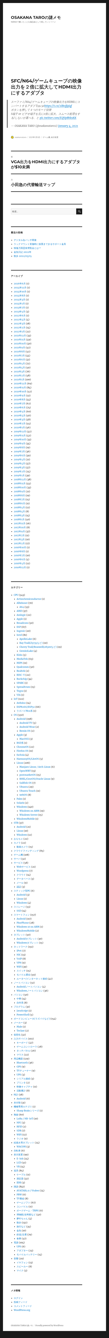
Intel (19, 634)
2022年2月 (19, 327)
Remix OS (24, 730)
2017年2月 (19, 543)
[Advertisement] (55, 57)
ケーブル (21, 1174)
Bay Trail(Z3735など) (31, 642)
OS (15, 714)
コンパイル (22, 1206)
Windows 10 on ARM (28, 926)
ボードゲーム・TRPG (28, 1210)
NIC (19, 954)
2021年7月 (19, 355)
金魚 (19, 1230)
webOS (23, 794)
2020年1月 (19, 427)
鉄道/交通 (22, 1234)
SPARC (20, 682)
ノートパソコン (22, 982)
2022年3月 (19, 323)
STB (16, 822)
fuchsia (21, 754)
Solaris (20, 802)
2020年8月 (19, 399)
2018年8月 (19, 495)
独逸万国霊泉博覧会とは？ (27, 248)
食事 (19, 1238)
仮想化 (17, 1034)
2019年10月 (20, 439)
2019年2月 (19, 471)
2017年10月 (20, 527)
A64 (21, 606)
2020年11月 (20, 387)
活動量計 (21, 1090)
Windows (22, 806)
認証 (19, 886)
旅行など (21, 1226)
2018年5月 (19, 507)
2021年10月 (20, 343)
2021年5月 (19, 363)
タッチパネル (23, 1050)
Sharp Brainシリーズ (28, 1110)
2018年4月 (19, 511)
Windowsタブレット (27, 942)
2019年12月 (20, 431)
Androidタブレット (27, 938)
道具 (16, 1170)
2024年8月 (19, 295)
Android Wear (27, 726)
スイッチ (21, 970)
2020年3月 (19, 419)
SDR (19, 1130)
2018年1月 (19, 519)
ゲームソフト (23, 1202)
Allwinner (22, 602)
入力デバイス (20, 1038)
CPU (16, 594)
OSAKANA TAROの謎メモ (36, 17)
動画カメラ (22, 846)
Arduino (21, 702)
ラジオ (20, 1138)
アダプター (22, 1250)
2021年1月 (19, 379)
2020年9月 (20, 395)
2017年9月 (19, 531)
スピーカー (22, 1266)
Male (19, 1026)
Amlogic (21, 614)
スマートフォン (22, 914)
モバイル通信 (23, 974)
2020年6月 (20, 407)
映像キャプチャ (25, 1086)
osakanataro (20, 137)
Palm (19, 798)
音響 (16, 1258)
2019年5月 (19, 459)
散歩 (19, 1222)
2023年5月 (19, 311)
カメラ (17, 842)
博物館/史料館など (26, 1214)
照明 (19, 1182)
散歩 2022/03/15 (23, 256)
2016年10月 (20, 547)
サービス (18, 862)
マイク (20, 1270)
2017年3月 (19, 539)
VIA (19, 694)
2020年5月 (19, 411)
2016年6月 (19, 559)
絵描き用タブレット (24, 1142)
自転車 (17, 1150)
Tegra (20, 690)
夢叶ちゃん (22, 1218)
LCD (19, 1162)
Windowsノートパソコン (30, 990)
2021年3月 (19, 371)
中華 (19, 998)
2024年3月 (19, 299)
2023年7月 (19, 307)
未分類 (17, 1102)
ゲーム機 (46, 137)
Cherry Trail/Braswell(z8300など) (38, 646)
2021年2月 (19, 375)
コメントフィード (23, 1306)
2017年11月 (19, 523)
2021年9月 (19, 347)
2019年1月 (19, 475)
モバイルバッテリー (27, 1254)
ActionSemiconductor (29, 598)
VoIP (19, 958)
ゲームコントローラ (27, 1046)
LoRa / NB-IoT (25, 1118)
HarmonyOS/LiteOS (28, 758)
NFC (19, 1122)
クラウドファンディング (26, 850)
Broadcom (22, 622)
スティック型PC (22, 890)
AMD (19, 610)
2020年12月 (20, 383)
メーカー (18, 1022)
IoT (16, 698)
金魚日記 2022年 (22, 252)
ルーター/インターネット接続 (32, 978)
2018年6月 (19, 503)
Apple (20, 618)
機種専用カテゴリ (23, 1106)
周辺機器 (18, 1058)
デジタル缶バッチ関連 (25, 240)
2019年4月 (19, 463)
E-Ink (20, 1158)
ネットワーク (20, 946)
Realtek (21, 670)
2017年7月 (19, 535)
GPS (19, 1066)
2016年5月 (19, 563)
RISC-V (21, 674)
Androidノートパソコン (29, 986)
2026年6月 (20, 283)
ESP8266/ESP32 (26, 706)
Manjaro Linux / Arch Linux (35, 766)
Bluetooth (22, 1062)
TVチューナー (24, 1070)
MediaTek (22, 658)
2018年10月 (20, 487)
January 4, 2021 (68, 125)
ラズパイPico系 (25, 710)
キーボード (22, 1042)
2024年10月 (20, 291)
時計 (16, 1094)
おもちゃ (18, 838)
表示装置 (54, 137)
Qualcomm (23, 666)
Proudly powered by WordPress (49, 1325)
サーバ (17, 858)
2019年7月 (19, 451)
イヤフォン (22, 1262)
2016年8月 (19, 551)
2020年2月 (19, 423)
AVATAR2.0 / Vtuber (28, 1190)
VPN (19, 962)
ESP (19, 626)
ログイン (18, 1298)
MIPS (20, 662)
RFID (19, 1126)
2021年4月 (19, 367)
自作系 (20, 1002)
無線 (16, 1114)
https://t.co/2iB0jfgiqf (58, 106)
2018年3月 (19, 515)
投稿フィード (20, 1302)
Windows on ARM (29, 810)
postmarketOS (27, 774)
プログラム (19, 1006)
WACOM (21, 1146)
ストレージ (19, 906)
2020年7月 (19, 403)
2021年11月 (20, 339)
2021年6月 (19, 359)
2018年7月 (19, 499)
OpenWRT (25, 770)
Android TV (25, 722)
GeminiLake (26, 650)
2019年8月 (19, 447)
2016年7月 (19, 555)
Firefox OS (22, 750)
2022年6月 (20, 315)
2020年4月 (19, 415)
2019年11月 (20, 435)
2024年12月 (20, 287)
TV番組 (20, 1198)
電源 (16, 1242)
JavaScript (22, 1010)
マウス (20, 1054)
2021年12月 (20, 335)
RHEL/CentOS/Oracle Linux (34, 778)
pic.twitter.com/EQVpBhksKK (58, 117)
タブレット (19, 934)
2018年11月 (20, 483)
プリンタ (21, 1082)
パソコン (18, 994)
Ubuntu (23, 786)
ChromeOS (23, 746)
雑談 (16, 1186)
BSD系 (20, 742)
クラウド (21, 874)
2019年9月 (19, 443)
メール (20, 882)
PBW (19, 1194)
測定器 (20, 1178)
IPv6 (19, 950)
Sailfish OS (25, 782)
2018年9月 (19, 491)
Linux (20, 762)
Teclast (21, 1030)
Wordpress (23, 870)
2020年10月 (20, 391)
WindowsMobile (26, 818)
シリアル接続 (23, 1078)
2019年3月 (19, 467)
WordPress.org (22, 1310)
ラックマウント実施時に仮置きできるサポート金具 (40, 244)
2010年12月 (20, 567)
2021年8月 (19, 351)
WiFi (19, 966)
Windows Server (28, 814)
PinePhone (23, 922)
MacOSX (24, 738)
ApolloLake (25, 638)
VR (18, 1166)
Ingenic (21, 630)
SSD (19, 910)
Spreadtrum (23, 686)
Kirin (19, 654)
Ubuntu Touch (27, 790)
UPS (19, 1074)
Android (21, 718)
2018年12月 (20, 479)
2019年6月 (19, 455)
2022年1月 (19, 331)
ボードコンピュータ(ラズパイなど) (32, 1018)
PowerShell (23, 1014)
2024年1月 (19, 303)
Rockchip (22, 678)
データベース (23, 878)
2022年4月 (19, 319)
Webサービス (24, 866)
